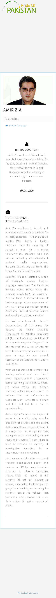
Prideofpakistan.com (28, 593)
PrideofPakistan (18, 125)
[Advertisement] (28, 41)
